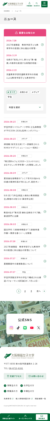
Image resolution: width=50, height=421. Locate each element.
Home (7, 11)
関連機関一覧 (40, 398)
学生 (10, 96)
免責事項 (7, 398)
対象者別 (29, 6)
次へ (39, 291)
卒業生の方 (29, 391)
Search (37, 6)
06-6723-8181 (16, 368)
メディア (35, 92)
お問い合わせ (37, 376)
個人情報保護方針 (23, 398)
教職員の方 (12, 391)
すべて (13, 92)
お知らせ (24, 92)
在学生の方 (29, 385)
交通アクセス (16, 376)
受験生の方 (12, 385)
